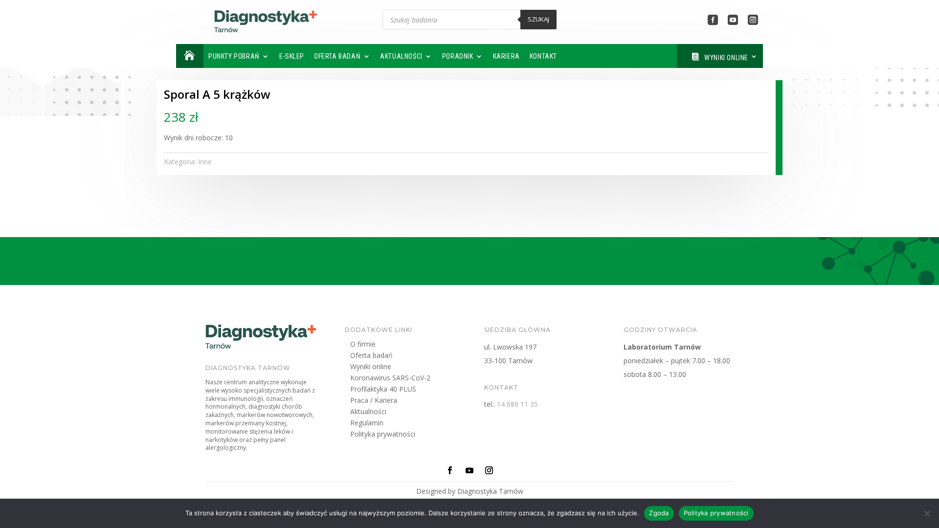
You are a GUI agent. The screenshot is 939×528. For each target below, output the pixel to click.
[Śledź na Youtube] (469, 470)
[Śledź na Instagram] (489, 470)
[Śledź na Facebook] (450, 470)
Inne (205, 161)
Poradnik (457, 56)
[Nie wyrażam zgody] (927, 513)
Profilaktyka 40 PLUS (383, 390)
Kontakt (543, 56)
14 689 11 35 (517, 404)
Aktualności (401, 56)
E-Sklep (291, 56)
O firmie (363, 345)
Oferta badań (337, 56)
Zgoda (659, 513)
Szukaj (538, 19)
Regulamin (366, 424)
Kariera (506, 56)
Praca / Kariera (373, 401)
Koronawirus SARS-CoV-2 (390, 379)
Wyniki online (726, 58)
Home (188, 56)
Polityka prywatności (382, 435)
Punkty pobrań (234, 56)
